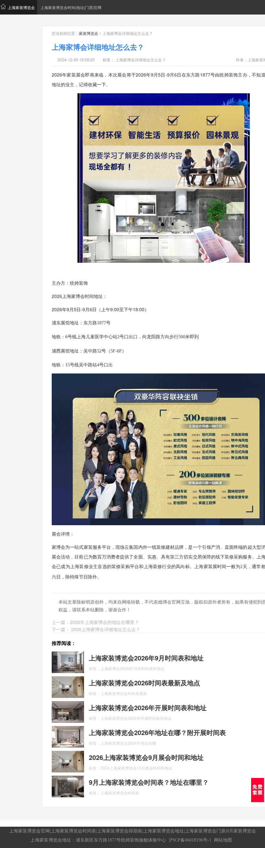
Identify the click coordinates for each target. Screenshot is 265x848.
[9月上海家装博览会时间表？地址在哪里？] (68, 786)
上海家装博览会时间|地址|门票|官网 (70, 7)
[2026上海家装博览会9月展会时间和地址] (68, 761)
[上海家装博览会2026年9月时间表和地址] (68, 662)
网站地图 (223, 840)
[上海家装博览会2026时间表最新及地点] (68, 686)
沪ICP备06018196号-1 (190, 840)
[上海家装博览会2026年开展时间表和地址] (68, 711)
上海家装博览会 (21, 7)
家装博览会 (88, 33)
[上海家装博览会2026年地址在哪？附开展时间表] (68, 736)
